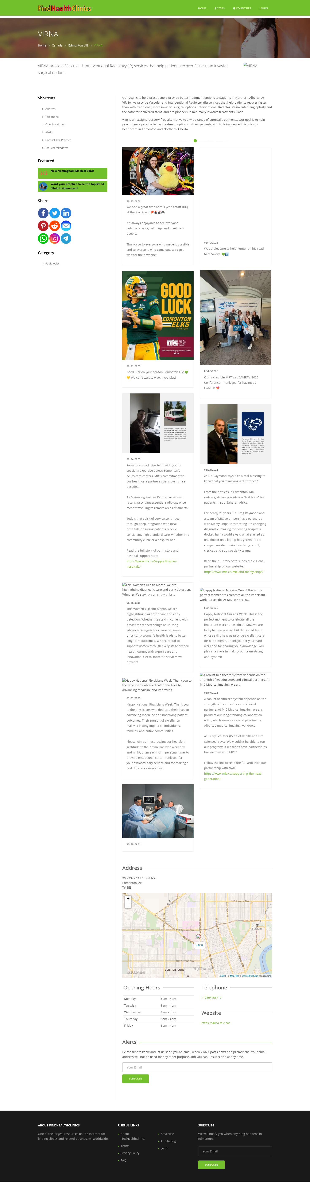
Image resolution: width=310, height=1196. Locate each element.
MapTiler (234, 975)
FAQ (123, 1160)
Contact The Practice (58, 140)
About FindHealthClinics (133, 1136)
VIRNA (200, 945)
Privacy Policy (130, 1153)
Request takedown (56, 148)
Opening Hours (55, 124)
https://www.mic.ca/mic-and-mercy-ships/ (233, 572)
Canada (57, 45)
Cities (220, 8)
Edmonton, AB (78, 45)
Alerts (49, 132)
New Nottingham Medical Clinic (72, 171)
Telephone (52, 117)
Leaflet (222, 975)
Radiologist (52, 263)
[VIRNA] (198, 936)
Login (263, 8)
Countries (243, 8)
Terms (125, 1146)
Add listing (168, 1141)
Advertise (167, 1134)
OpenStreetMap (250, 975)
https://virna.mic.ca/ (215, 1023)
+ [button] (128, 898)
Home (202, 8)
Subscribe (135, 1078)
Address (50, 109)
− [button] (128, 905)
